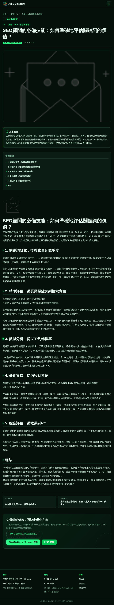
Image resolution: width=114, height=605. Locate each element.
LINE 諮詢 (49, 542)
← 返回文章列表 (11, 19)
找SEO (81, 579)
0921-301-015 (51, 579)
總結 (9, 185)
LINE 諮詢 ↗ (50, 583)
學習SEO (14, 14)
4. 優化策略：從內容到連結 (19, 176)
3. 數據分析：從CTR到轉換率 (20, 171)
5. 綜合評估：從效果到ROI (19, 180)
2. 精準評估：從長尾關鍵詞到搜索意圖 (24, 166)
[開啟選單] (108, 3)
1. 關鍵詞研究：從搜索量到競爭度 (22, 162)
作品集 (82, 583)
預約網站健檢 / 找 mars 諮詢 (23, 542)
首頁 (4, 14)
